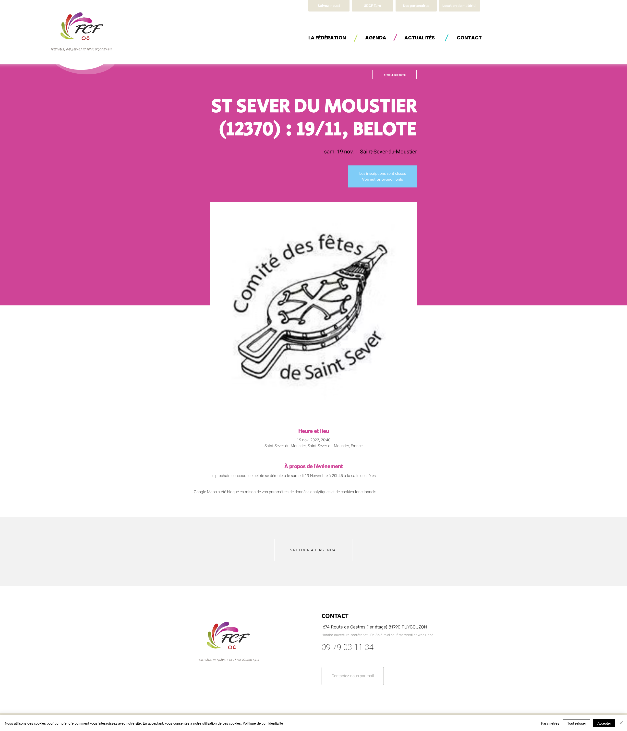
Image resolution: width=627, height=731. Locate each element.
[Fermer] (621, 723)
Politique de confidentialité (263, 723)
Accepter (604, 723)
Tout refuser (576, 723)
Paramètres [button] (550, 723)
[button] (459, 6)
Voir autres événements (382, 179)
